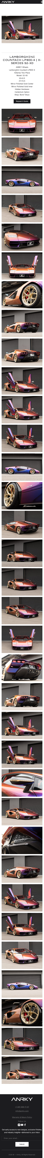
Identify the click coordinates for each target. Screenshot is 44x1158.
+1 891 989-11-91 (22, 1107)
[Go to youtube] (22, 1125)
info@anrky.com (22, 1111)
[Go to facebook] (25, 1125)
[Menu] (42, 2)
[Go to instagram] (19, 1125)
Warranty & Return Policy (22, 1117)
